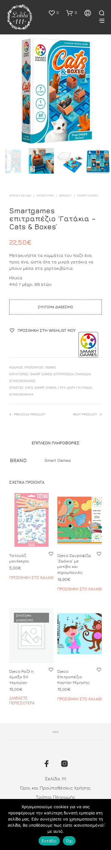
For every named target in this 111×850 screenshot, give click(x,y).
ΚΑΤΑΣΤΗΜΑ (45, 195)
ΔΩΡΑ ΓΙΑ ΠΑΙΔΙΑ (79, 387)
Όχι (69, 840)
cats (29, 387)
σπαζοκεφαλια (21, 394)
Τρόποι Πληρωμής (55, 797)
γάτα (61, 387)
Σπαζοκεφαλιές (22, 381)
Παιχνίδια (83, 374)
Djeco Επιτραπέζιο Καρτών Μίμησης (73, 677)
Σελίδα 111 (55, 778)
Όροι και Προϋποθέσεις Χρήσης (55, 787)
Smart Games (87, 195)
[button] (53, 13)
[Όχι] (103, 824)
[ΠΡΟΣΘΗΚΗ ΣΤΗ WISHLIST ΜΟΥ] (51, 553)
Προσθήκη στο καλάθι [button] (31, 577)
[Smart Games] (88, 344)
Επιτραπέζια (64, 374)
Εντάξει (49, 840)
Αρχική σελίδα (20, 195)
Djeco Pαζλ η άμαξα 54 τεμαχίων (21, 677)
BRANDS (65, 195)
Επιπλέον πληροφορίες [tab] (56, 442)
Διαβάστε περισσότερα (22, 701)
